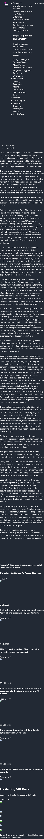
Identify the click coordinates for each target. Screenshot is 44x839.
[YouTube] (22, 831)
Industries (17, 78)
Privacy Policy (22, 835)
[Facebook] (22, 813)
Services (16, 3)
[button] (40, 3)
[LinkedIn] (22, 822)
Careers (16, 103)
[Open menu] (7, 5)
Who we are (18, 76)
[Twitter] (22, 826)
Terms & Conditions (8, 835)
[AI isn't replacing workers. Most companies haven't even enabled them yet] (22, 631)
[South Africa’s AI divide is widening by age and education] (22, 751)
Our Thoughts (19, 100)
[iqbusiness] (7, 3)
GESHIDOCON (19, 114)
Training (16, 98)
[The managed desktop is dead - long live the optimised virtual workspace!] (22, 712)
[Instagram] (22, 817)
